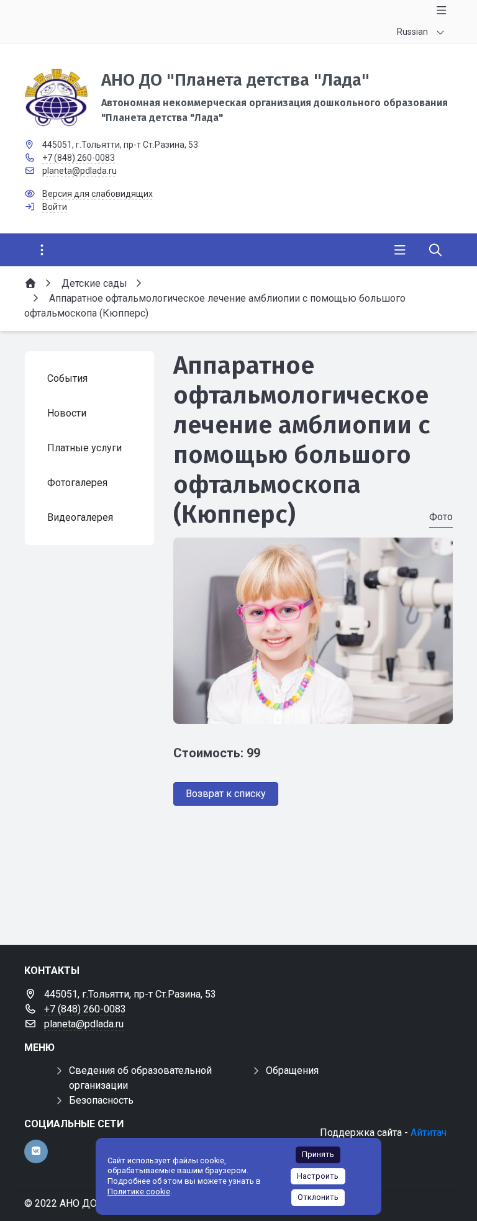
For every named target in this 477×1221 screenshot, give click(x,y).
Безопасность (101, 1100)
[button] (313, 712)
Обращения (292, 1070)
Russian (412, 32)
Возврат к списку (226, 794)
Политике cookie (138, 1191)
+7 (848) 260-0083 (78, 158)
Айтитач (429, 1132)
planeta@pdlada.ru (79, 171)
